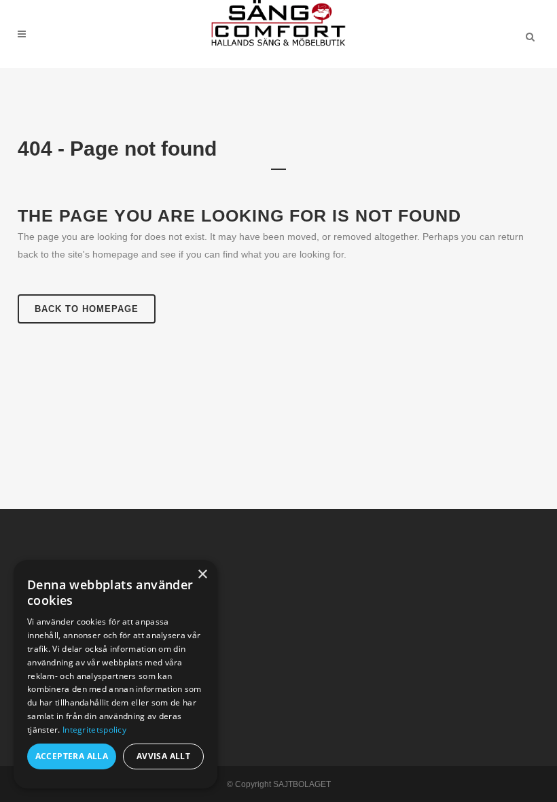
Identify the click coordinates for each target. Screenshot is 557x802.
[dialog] (115, 674)
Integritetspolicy (94, 729)
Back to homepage (87, 309)
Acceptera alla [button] (72, 756)
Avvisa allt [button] (163, 756)
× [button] (202, 575)
